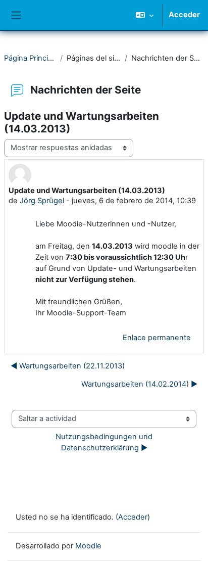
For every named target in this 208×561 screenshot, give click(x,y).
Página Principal (30, 58)
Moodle (88, 545)
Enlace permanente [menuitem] (157, 337)
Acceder (184, 14)
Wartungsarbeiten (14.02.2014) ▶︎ (139, 384)
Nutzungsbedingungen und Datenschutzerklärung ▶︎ (105, 442)
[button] (144, 15)
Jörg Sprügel (42, 200)
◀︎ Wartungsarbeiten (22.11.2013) (68, 365)
